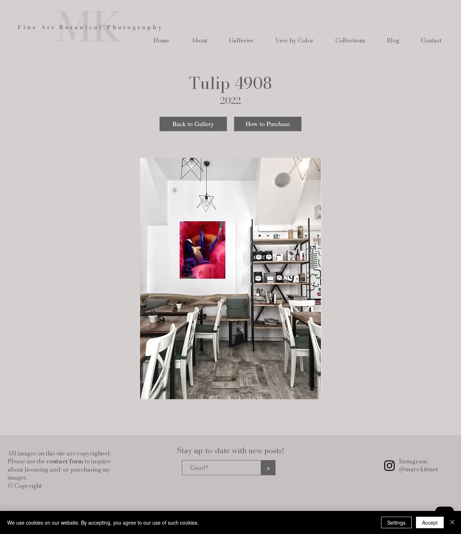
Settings (396, 522)
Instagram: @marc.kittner (418, 465)
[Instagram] (389, 465)
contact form (64, 461)
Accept (430, 522)
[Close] (452, 522)
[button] (199, 40)
